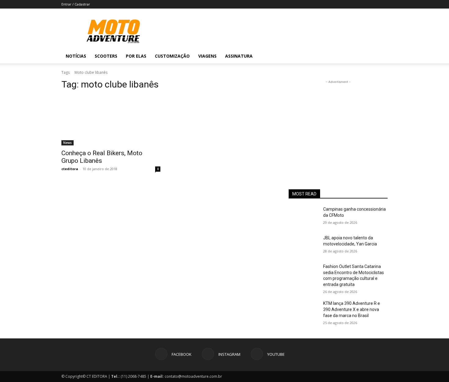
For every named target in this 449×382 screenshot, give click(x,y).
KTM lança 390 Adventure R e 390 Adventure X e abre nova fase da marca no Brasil (351, 309)
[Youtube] (366, 56)
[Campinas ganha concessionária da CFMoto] (303, 216)
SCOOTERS (106, 56)
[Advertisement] (338, 123)
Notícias (76, 56)
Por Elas (136, 56)
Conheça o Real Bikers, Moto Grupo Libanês (101, 156)
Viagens (207, 56)
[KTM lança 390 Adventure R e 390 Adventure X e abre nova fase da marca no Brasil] (303, 311)
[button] (380, 56)
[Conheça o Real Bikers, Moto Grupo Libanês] (110, 120)
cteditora (69, 168)
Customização (172, 56)
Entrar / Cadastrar (75, 4)
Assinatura (239, 56)
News (67, 143)
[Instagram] (356, 56)
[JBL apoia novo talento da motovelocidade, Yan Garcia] (303, 245)
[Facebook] (346, 56)
